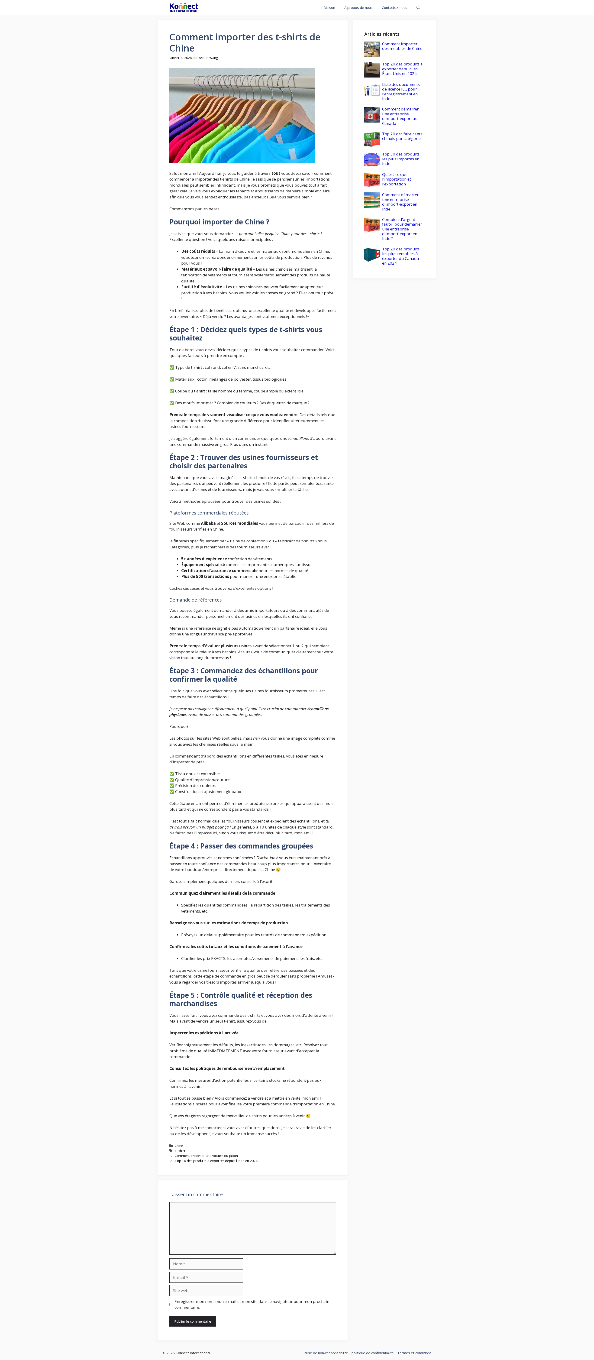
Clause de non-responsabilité (325, 1352)
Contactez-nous (394, 7)
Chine (179, 1145)
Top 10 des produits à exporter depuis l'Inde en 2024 (216, 1161)
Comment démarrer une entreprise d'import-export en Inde (400, 201)
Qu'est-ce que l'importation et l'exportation (396, 179)
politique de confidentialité (373, 1352)
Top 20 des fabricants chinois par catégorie (402, 136)
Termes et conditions (414, 1352)
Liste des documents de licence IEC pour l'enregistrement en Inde (401, 91)
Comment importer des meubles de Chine (402, 46)
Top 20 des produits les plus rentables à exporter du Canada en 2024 (401, 256)
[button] (418, 7)
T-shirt (180, 1151)
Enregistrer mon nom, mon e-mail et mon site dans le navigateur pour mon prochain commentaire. (251, 1304)
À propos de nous (358, 7)
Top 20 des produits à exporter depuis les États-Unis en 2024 (402, 68)
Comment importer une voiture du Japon (206, 1155)
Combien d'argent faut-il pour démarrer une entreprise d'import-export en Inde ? (402, 229)
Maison (329, 7)
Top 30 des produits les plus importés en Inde (401, 158)
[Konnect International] (184, 7)
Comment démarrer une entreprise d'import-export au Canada (400, 116)
